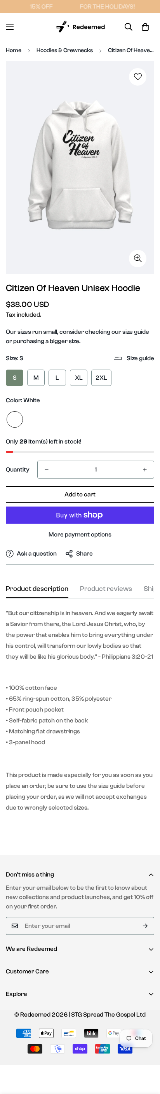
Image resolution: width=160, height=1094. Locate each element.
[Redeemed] (80, 26)
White (15, 419)
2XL (101, 377)
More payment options (80, 534)
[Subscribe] (145, 926)
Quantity (18, 469)
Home (13, 50)
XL (79, 377)
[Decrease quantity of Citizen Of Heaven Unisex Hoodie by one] (47, 469)
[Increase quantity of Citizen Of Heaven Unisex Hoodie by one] (145, 469)
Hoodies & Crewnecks (65, 50)
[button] (145, 27)
